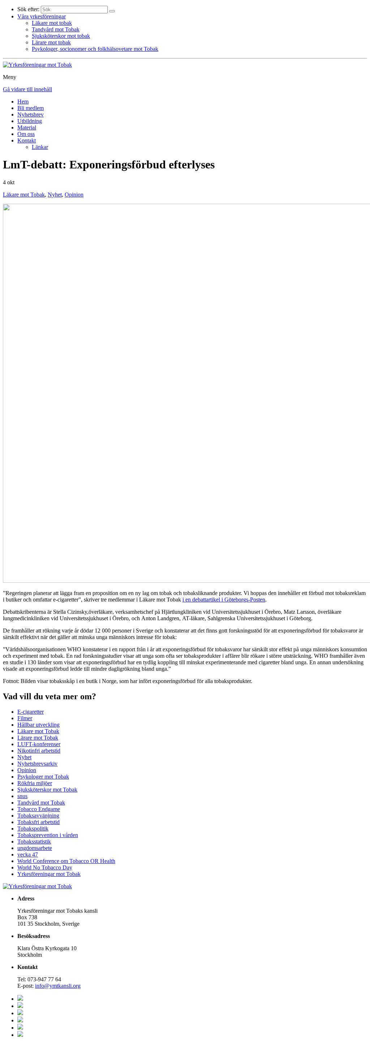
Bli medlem (30, 108)
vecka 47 (27, 854)
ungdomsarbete (34, 848)
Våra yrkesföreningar (41, 16)
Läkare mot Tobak (24, 194)
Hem (23, 101)
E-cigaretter (30, 712)
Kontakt (26, 140)
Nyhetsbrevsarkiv (37, 764)
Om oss (26, 134)
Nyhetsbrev (30, 114)
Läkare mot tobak (52, 23)
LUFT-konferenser (38, 744)
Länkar (40, 147)
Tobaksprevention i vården (47, 835)
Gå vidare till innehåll (27, 89)
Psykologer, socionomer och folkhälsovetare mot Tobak (95, 49)
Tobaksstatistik (34, 841)
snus (22, 796)
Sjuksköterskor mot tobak (61, 36)
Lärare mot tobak (51, 42)
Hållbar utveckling (38, 725)
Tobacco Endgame (38, 809)
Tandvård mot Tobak (55, 29)
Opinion (74, 194)
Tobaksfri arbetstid (38, 822)
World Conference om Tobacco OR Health (66, 861)
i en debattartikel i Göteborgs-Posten (223, 599)
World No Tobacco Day (44, 867)
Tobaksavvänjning (38, 815)
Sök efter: (28, 9)
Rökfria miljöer (34, 783)
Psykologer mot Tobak (43, 777)
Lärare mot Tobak (37, 738)
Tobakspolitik (32, 828)
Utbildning (29, 121)
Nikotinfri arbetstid (38, 751)
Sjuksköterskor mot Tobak (47, 790)
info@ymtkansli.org (58, 986)
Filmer (24, 718)
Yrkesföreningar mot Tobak (49, 874)
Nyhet (55, 194)
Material (26, 127)
